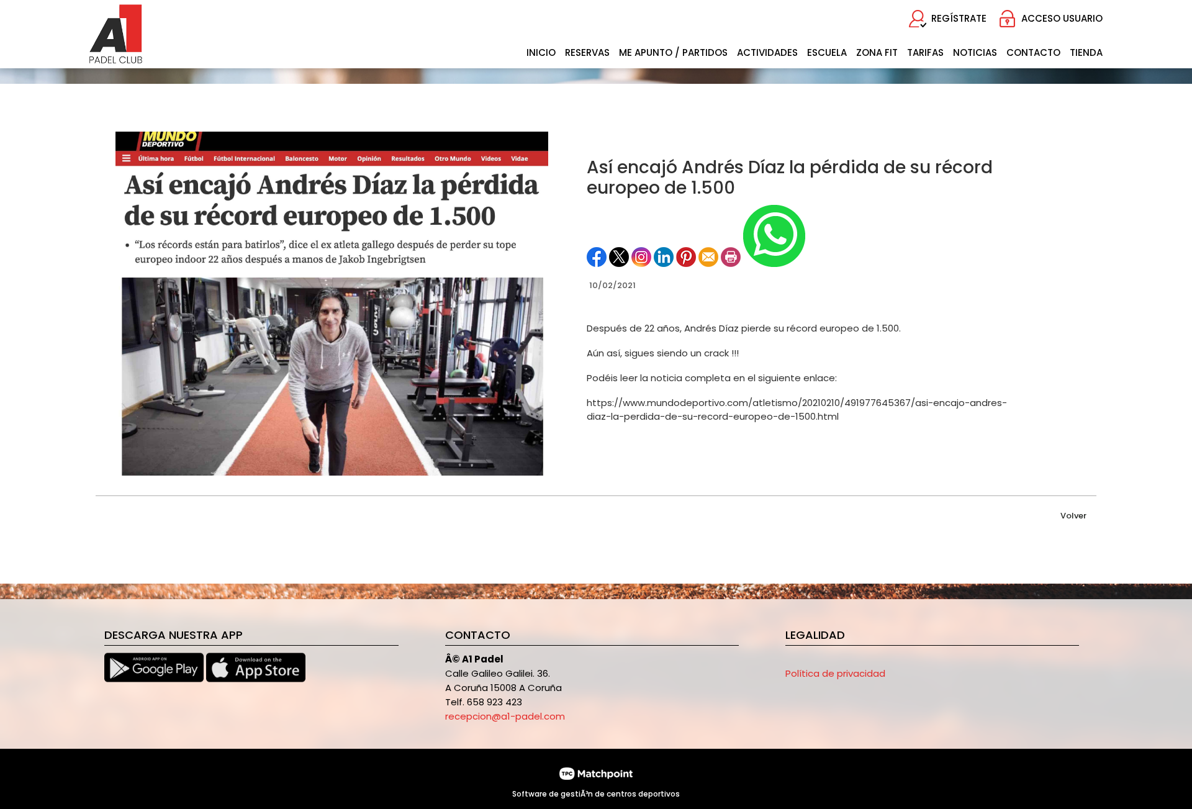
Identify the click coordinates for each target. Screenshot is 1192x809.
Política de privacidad (835, 673)
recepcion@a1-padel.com (505, 716)
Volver (1073, 516)
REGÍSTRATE (959, 18)
